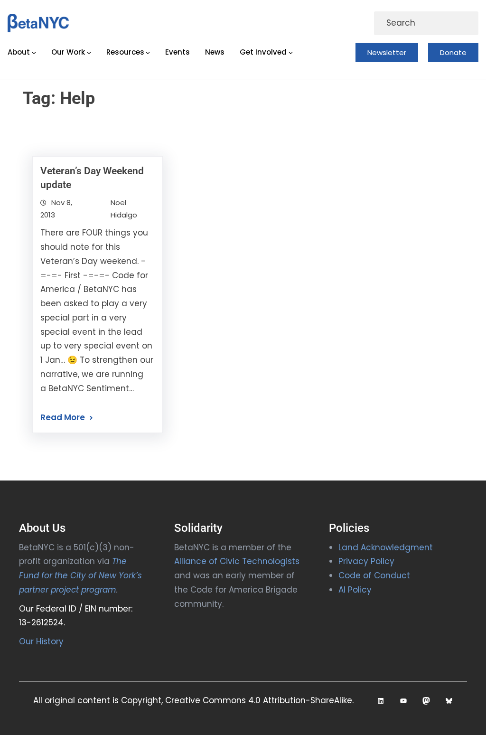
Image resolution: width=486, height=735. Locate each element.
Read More (62, 417)
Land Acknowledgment (385, 547)
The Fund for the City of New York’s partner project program (80, 575)
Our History (41, 641)
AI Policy (355, 589)
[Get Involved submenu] (291, 52)
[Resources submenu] (148, 52)
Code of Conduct (374, 575)
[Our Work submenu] (89, 52)
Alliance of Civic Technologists (236, 561)
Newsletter (386, 52)
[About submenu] (34, 52)
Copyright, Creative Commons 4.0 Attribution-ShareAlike (236, 700)
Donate (453, 52)
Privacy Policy (366, 561)
